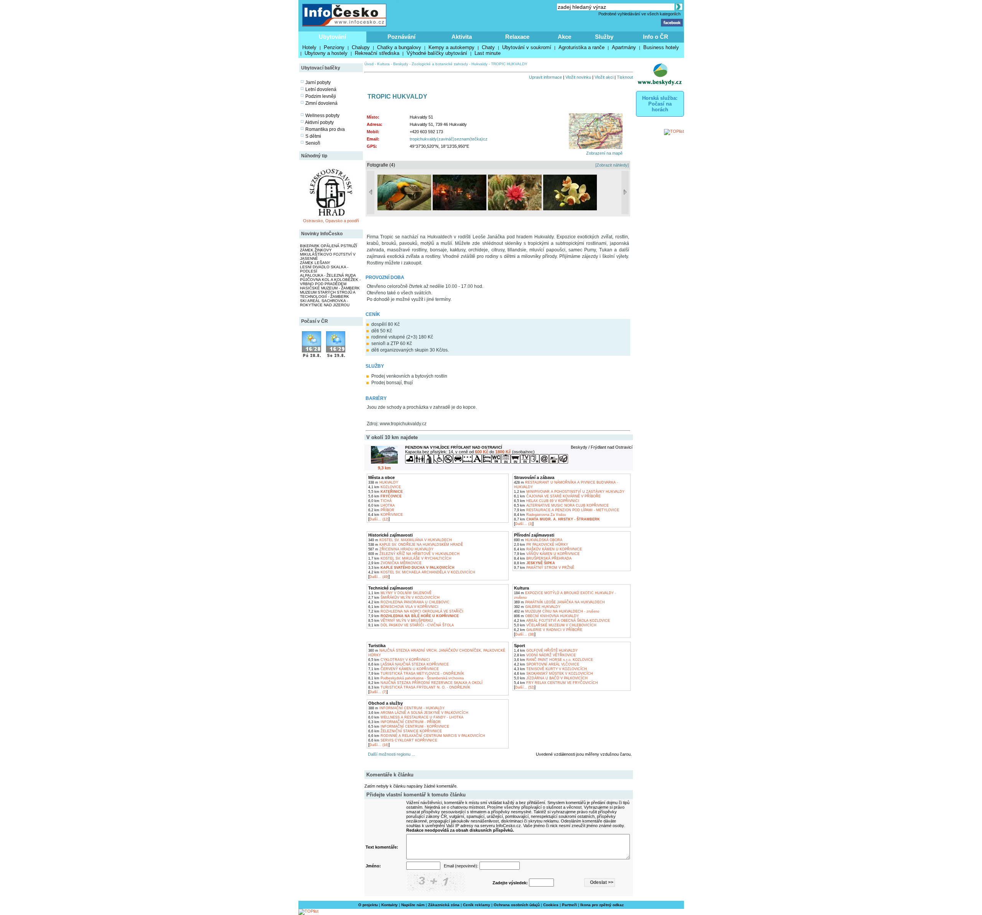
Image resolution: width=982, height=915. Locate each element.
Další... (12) (379, 519)
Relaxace (517, 36)
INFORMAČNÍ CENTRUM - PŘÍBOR (404, 722)
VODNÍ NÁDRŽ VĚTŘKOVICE (545, 655)
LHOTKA (381, 505)
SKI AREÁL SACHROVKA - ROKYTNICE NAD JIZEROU (324, 303)
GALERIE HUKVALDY (537, 607)
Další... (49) (379, 577)
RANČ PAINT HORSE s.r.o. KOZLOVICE (553, 660)
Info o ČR (655, 36)
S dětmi (313, 136)
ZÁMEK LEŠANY (315, 263)
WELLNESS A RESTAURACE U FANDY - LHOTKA (415, 717)
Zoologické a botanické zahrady (440, 64)
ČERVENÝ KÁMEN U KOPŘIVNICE (403, 669)
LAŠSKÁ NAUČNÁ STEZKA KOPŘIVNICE (408, 664)
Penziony (334, 47)
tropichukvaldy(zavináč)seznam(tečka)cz (449, 139)
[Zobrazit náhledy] (612, 165)
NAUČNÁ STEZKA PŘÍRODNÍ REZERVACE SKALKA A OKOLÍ (425, 683)
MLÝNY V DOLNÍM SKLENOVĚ (400, 593)
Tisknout (625, 77)
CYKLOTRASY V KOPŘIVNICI (399, 660)
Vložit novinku (578, 77)
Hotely (309, 47)
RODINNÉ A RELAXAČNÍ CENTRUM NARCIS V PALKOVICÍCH (426, 736)
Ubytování (332, 36)
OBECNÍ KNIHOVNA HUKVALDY (546, 616)
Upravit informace (545, 77)
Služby (604, 36)
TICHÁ (380, 501)
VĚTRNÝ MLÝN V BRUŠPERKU (400, 621)
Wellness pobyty (322, 115)
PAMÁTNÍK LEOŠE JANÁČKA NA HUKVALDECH (559, 602)
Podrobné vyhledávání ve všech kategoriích (639, 14)
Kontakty (389, 905)
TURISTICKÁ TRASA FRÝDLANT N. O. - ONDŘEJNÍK (419, 687)
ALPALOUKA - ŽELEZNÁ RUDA (328, 275)
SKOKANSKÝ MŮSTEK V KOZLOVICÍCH (553, 674)
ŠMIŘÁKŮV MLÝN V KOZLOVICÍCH (404, 598)
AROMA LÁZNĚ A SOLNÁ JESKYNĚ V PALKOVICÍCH (418, 713)
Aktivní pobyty (319, 122)
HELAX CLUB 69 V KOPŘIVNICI (546, 501)
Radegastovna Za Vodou (540, 515)
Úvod (369, 64)
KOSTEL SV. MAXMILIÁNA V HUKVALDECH (410, 540)
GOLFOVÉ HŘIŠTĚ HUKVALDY (546, 650)
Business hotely (661, 47)
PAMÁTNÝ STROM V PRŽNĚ (544, 568)
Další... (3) (523, 524)
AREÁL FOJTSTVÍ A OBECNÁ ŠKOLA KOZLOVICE (562, 621)
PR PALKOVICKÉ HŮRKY (541, 545)
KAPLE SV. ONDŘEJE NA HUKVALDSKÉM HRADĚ (415, 545)
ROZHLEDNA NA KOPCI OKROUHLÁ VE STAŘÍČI (415, 611)
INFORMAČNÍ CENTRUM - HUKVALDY (406, 708)
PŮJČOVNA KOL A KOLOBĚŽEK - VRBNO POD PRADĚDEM (330, 281)
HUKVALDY (383, 482)
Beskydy (400, 64)
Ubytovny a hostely (326, 53)
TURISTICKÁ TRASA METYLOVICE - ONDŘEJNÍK (416, 674)
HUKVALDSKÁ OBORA (538, 540)
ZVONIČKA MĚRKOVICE (395, 563)
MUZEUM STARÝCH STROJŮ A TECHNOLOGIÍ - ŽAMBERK (327, 294)
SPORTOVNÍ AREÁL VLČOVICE (546, 664)
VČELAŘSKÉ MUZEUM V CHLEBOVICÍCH (555, 625)
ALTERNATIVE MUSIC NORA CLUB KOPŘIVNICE (561, 505)
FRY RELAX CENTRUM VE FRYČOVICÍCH (556, 683)
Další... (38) (524, 634)
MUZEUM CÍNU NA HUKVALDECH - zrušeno (556, 611)
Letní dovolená (320, 89)
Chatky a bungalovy (399, 47)
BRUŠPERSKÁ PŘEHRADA (543, 558)
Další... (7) (378, 692)
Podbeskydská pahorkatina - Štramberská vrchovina (416, 678)
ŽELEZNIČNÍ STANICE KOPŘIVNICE (405, 731)
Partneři (569, 905)
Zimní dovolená (321, 103)
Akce (564, 36)
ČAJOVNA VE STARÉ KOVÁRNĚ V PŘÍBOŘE (557, 496)
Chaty (488, 47)
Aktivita (461, 36)
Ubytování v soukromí (526, 47)
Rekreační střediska (377, 53)
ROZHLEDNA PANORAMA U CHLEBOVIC (409, 602)
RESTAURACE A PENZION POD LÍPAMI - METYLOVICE (566, 510)
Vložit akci (604, 77)
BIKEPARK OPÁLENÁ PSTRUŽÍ (328, 246)
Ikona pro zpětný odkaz (602, 905)
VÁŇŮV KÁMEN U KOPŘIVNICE (547, 554)
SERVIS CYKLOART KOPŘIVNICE (402, 740)
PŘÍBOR (381, 510)
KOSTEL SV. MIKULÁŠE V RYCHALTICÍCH (409, 558)
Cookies (551, 905)
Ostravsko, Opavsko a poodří (331, 220)
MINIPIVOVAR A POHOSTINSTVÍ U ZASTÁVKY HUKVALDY (569, 492)
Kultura (383, 64)
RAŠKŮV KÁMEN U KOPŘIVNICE (548, 549)
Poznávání (401, 36)
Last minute (488, 53)
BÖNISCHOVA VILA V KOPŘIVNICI (403, 607)
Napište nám (413, 905)
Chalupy (361, 47)
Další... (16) (379, 745)
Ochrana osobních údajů (517, 905)
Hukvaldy (479, 64)
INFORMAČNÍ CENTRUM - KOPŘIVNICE (408, 726)
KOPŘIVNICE (385, 515)
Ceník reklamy (476, 905)
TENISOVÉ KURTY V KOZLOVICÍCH (550, 669)
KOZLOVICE (384, 487)
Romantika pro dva (325, 129)
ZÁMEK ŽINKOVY (316, 250)
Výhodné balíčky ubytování (437, 53)
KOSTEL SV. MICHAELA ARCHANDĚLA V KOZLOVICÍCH (421, 572)
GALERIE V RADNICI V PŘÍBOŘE (548, 630)
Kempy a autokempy (451, 47)
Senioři (312, 143)
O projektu (368, 905)
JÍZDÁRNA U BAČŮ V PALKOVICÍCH (551, 678)
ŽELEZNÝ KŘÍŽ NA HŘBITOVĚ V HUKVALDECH (414, 554)
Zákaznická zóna (444, 905)
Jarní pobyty (318, 82)
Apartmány (624, 47)
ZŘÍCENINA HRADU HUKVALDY (400, 549)
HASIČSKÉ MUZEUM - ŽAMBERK (330, 288)
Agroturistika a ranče (582, 47)
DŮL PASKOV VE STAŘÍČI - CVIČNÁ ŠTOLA (411, 625)
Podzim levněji (320, 96)
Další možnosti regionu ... (390, 754)
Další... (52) (524, 687)
